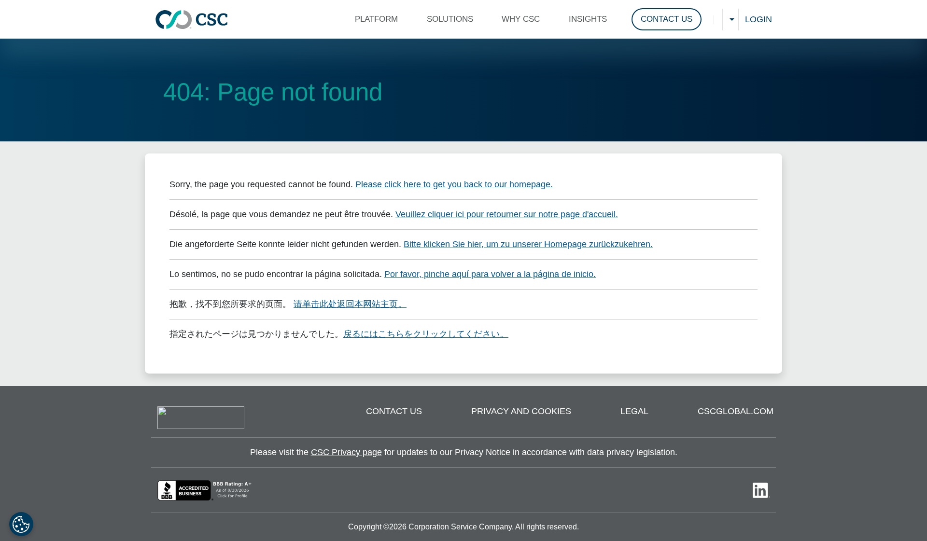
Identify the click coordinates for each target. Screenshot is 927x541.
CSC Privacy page (346, 452)
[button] (379, 19)
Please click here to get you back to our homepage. (454, 184)
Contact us (394, 411)
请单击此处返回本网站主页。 (350, 304)
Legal (634, 411)
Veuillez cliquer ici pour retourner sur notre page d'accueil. (506, 214)
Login (758, 19)
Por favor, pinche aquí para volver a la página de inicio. (490, 274)
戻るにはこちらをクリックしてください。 (425, 334)
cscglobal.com (735, 411)
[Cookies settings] (21, 524)
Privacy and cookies (521, 411)
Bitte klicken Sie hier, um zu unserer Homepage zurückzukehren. (528, 244)
